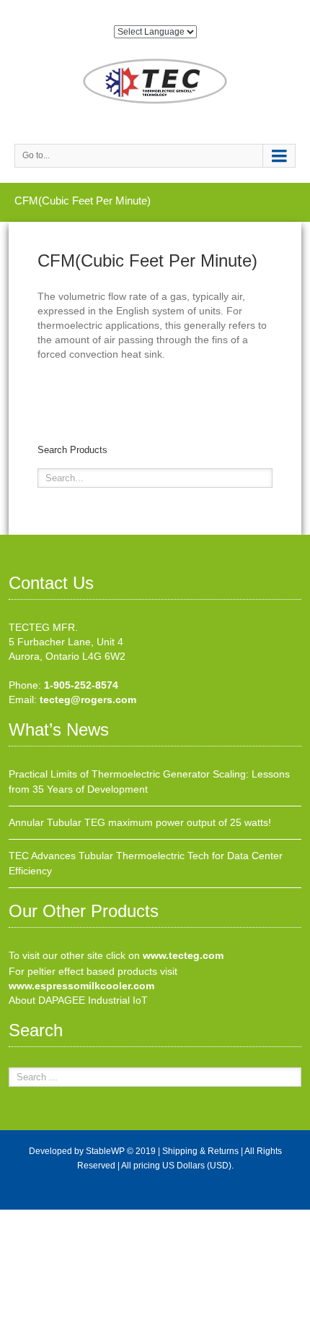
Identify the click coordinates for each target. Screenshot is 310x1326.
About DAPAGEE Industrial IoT (78, 1000)
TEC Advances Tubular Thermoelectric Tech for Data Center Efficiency (146, 863)
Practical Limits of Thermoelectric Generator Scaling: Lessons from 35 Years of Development (149, 781)
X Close (17, 1217)
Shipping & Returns (200, 1151)
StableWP (105, 1151)
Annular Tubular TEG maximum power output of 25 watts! (140, 822)
